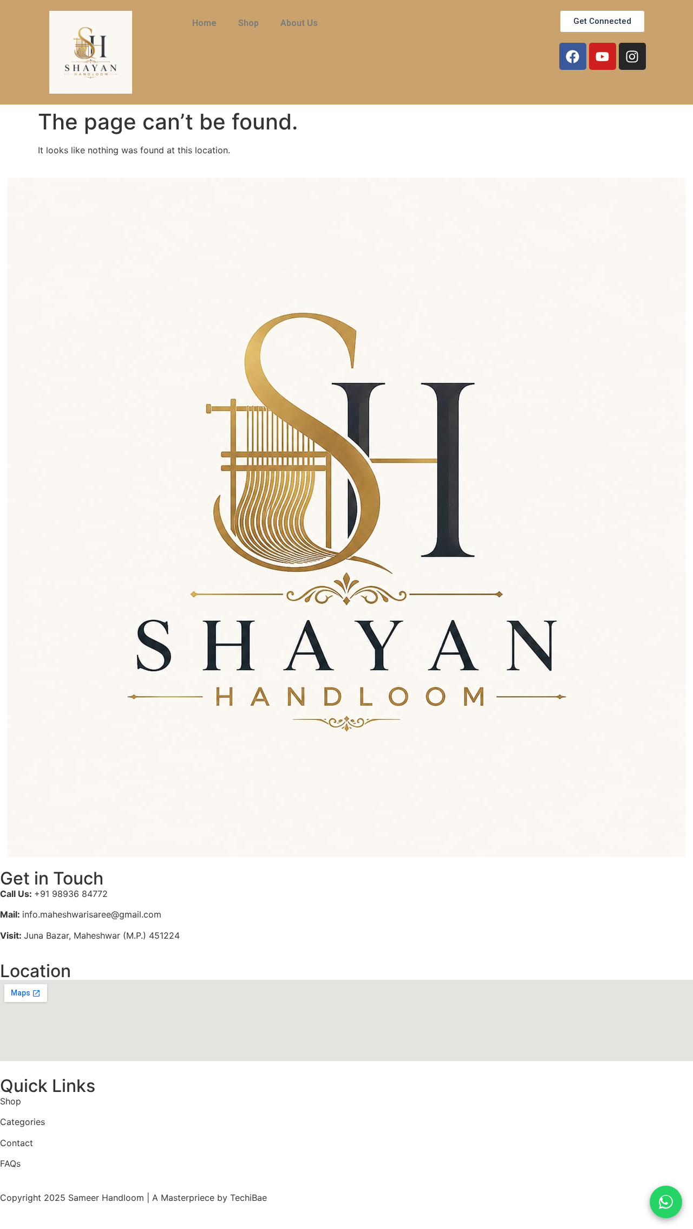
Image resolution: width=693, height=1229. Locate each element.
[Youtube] (602, 56)
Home (204, 23)
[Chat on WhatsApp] (666, 1202)
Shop (248, 23)
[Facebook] (572, 56)
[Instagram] (632, 56)
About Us (299, 23)
